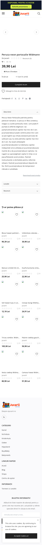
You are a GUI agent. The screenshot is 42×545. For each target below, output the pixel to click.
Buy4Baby (5, 451)
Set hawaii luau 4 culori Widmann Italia (11, 303)
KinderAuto (6, 438)
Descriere (7, 112)
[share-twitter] (15, 98)
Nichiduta (5, 434)
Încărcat (5, 77)
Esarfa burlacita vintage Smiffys (31, 268)
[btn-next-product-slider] (36, 32)
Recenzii (7, 191)
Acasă (4, 466)
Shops (4, 474)
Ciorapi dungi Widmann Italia (31, 303)
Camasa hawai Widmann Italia (31, 372)
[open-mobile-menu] (3, 13)
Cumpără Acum (21, 85)
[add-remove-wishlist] (16, 214)
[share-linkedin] (26, 98)
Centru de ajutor (8, 478)
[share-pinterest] (23, 98)
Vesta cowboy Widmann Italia (11, 372)
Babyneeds (6, 455)
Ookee (4, 442)
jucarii (6, 58)
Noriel (4, 430)
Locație (6, 184)
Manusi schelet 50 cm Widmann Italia (11, 268)
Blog (3, 470)
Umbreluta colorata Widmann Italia (31, 233)
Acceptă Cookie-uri (21, 536)
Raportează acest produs (31, 175)
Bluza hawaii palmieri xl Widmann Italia (11, 233)
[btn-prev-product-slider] (6, 32)
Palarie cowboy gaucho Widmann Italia (31, 337)
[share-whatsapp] (19, 98)
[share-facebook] (12, 98)
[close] (38, 520)
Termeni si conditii (9, 489)
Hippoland (6, 447)
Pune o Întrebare (11, 72)
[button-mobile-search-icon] (39, 13)
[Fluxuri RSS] (4, 417)
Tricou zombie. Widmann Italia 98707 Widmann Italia (11, 337)
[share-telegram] (30, 98)
